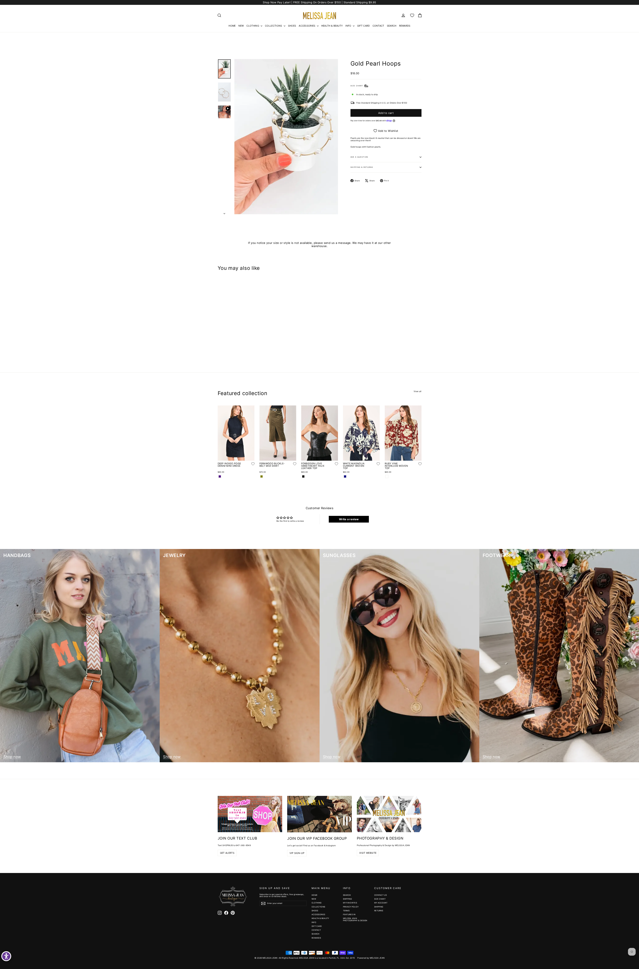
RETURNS (378, 910)
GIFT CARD (363, 25)
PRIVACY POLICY (351, 907)
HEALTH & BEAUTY (332, 25)
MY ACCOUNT (380, 903)
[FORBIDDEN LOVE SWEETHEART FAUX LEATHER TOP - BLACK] (303, 476)
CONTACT (378, 25)
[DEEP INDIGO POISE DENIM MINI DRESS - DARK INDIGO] (219, 476)
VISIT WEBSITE (368, 852)
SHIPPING (347, 899)
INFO (348, 25)
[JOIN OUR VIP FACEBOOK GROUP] (319, 814)
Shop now (12, 757)
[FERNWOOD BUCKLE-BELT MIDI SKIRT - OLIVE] (261, 476)
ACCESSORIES (307, 25)
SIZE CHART (380, 899)
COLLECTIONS (274, 25)
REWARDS (404, 25)
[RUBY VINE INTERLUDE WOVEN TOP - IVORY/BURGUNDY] (386, 476)
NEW (241, 25)
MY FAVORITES (350, 903)
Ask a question (359, 157)
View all (417, 391)
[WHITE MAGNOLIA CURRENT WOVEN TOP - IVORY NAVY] (345, 476)
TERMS (346, 910)
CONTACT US (380, 895)
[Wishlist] (412, 15)
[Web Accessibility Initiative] (6, 956)
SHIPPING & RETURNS (361, 167)
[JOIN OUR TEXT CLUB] (250, 814)
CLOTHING (253, 25)
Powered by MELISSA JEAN (371, 958)
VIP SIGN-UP (297, 853)
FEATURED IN (349, 914)
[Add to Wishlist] (250, 341)
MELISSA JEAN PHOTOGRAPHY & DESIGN (355, 919)
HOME (232, 25)
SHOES (292, 25)
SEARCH (391, 25)
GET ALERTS (227, 852)
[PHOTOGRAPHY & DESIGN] (389, 814)
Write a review (349, 519)
